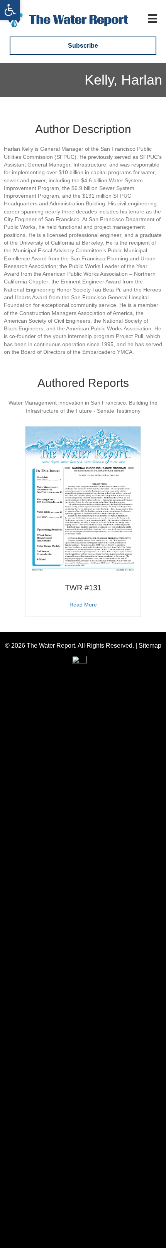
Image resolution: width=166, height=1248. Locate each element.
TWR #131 (83, 587)
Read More (83, 604)
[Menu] (152, 18)
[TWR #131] (83, 500)
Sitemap (150, 645)
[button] (10, 10)
